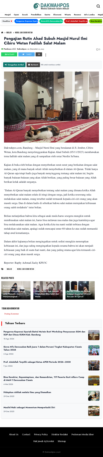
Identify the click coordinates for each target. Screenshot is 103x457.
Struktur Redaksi (60, 434)
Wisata (68, 14)
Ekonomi (57, 14)
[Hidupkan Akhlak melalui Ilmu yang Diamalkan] (93, 396)
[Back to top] (96, 451)
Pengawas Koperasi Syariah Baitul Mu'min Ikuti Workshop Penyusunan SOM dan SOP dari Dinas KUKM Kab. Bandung (27, 21)
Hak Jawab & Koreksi (43, 441)
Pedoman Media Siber (83, 434)
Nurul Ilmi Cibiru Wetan (24, 32)
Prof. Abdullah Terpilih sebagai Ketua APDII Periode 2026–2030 (77, 21)
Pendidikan (36, 14)
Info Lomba (89, 14)
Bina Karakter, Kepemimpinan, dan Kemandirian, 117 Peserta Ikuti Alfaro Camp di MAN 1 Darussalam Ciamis (44, 379)
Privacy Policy (41, 434)
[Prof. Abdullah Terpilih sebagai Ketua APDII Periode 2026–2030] (93, 365)
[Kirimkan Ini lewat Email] (39, 54)
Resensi (77, 14)
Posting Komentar (11, 314)
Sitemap (62, 441)
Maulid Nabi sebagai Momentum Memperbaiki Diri (29, 407)
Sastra (47, 14)
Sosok (25, 14)
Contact (26, 434)
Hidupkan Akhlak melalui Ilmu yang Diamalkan (27, 392)
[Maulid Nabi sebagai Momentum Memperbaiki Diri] (93, 411)
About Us (13, 434)
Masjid (8, 14)
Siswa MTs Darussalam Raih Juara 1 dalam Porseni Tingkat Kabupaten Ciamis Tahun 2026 (52, 21)
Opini (16, 14)
